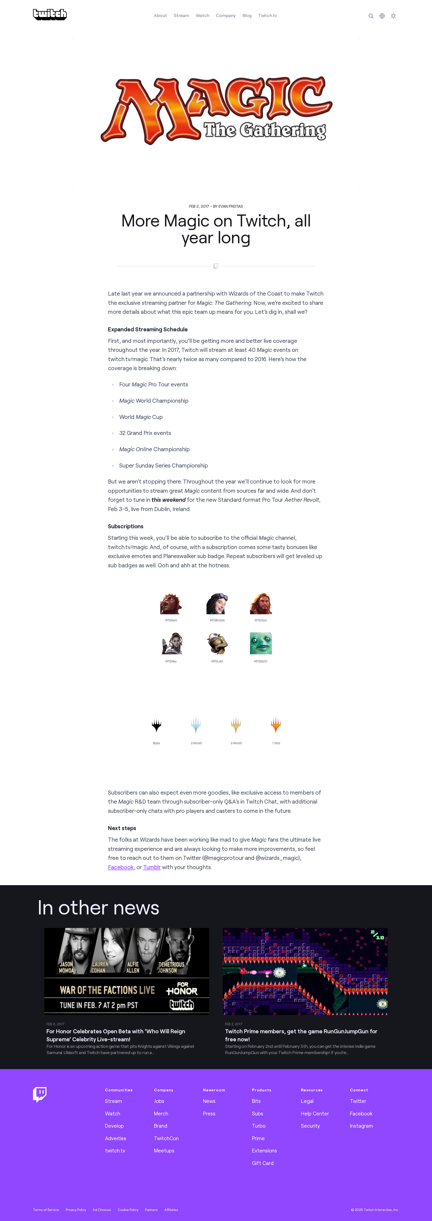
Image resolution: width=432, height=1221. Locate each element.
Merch (161, 1113)
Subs (257, 1113)
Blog (247, 15)
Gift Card (263, 1163)
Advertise (115, 1138)
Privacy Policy (76, 1210)
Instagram (361, 1126)
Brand (160, 1126)
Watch (202, 15)
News (209, 1101)
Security (310, 1126)
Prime (258, 1138)
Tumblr (152, 867)
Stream (181, 15)
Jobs (159, 1101)
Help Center (315, 1113)
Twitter (358, 1101)
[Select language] (382, 16)
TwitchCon (166, 1138)
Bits (256, 1101)
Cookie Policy (128, 1210)
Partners (151, 1210)
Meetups (164, 1150)
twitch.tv (115, 1150)
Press (209, 1113)
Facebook (121, 867)
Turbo (259, 1126)
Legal (307, 1101)
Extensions (264, 1150)
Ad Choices (102, 1210)
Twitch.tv (267, 15)
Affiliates (171, 1210)
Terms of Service (46, 1210)
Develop (114, 1126)
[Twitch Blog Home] (50, 14)
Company (226, 15)
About (160, 15)
